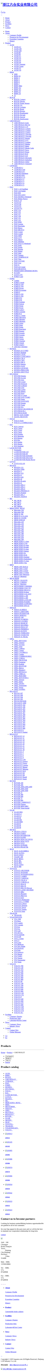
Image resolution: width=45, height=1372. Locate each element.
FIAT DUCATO (19, 195)
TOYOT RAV (19, 898)
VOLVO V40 (19, 1007)
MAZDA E (18, 483)
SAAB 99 (17, 828)
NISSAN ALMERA (21, 619)
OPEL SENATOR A (21, 678)
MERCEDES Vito (20, 563)
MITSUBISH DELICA (22, 590)
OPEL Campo (19, 650)
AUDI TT (17, 68)
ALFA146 (17, 205)
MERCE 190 (18, 514)
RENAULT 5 (19, 754)
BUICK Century (20, 99)
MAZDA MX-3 (19, 485)
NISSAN (13, 608)
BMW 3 (17, 78)
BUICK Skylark (19, 115)
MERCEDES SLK (20, 555)
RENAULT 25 (19, 748)
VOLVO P (18, 997)
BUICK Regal (19, 109)
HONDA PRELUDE (21, 370)
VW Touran (18, 958)
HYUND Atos (19, 380)
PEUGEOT (14, 691)
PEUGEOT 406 (19, 719)
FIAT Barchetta (19, 226)
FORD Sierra (18, 337)
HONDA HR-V (19, 362)
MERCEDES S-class (21, 549)
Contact (8, 28)
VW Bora (17, 921)
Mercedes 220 (19, 522)
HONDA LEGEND (21, 368)
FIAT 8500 (18, 222)
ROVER (13, 781)
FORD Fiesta (18, 306)
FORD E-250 (18, 284)
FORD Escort (19, 288)
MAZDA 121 (18, 467)
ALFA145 (17, 203)
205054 (7, 1189)
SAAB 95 (17, 824)
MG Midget (18, 506)
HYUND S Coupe (20, 395)
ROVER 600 (18, 796)
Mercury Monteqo (20, 576)
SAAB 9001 (18, 812)
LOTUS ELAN (19, 463)
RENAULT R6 (19, 775)
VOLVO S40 (18, 999)
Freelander (17, 450)
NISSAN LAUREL (21, 621)
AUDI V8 (17, 70)
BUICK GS (18, 105)
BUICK (12, 97)
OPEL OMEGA (19, 674)
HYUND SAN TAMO (22, 397)
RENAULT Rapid (20, 777)
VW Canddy (18, 923)
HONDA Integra (20, 364)
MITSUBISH (14, 578)
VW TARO (18, 956)
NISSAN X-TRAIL (21, 637)
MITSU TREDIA (20, 584)
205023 (7, 1214)
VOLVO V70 (19, 1011)
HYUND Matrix (20, 391)
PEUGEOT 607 (19, 726)
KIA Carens (18, 428)
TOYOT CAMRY (20, 876)
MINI (12, 565)
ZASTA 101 (18, 275)
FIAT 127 (17, 214)
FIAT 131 (17, 218)
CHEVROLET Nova (21, 150)
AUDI (12, 45)
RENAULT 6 (19, 756)
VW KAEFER (19, 935)
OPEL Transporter (20, 685)
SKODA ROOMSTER (22, 835)
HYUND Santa (19, 399)
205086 (7, 1163)
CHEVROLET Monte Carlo (24, 148)
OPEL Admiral (19, 643)
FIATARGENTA (20, 269)
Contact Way (14, 1030)
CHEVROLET (15, 121)
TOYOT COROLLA (21, 882)
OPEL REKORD (20, 676)
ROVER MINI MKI (21, 806)
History (12, 41)
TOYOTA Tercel (20, 907)
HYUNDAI (14, 374)
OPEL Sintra (18, 682)
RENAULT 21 (19, 746)
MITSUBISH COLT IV (22, 588)
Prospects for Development (19, 37)
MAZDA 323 (18, 473)
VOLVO (13, 964)
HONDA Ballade (20, 352)
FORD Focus (18, 308)
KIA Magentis (19, 436)
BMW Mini (18, 86)
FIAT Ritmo (18, 251)
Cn (2, 12)
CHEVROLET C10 (21, 127)
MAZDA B (18, 479)
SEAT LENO (18, 865)
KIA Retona (18, 438)
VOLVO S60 (18, 1001)
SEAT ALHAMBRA (21, 851)
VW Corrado (18, 925)
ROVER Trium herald (21, 808)
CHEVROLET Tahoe (21, 162)
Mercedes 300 (19, 532)
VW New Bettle (19, 946)
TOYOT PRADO (20, 894)
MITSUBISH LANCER (22, 600)
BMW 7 (17, 84)
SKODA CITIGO (20, 831)
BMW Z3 (17, 92)
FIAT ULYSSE (19, 261)
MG (11, 499)
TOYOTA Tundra (20, 909)
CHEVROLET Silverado (23, 158)
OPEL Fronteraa (19, 662)
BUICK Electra (19, 101)
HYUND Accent (20, 378)
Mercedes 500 (19, 539)
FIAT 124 (17, 210)
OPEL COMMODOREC (23, 656)
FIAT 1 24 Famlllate (21, 189)
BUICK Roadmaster (21, 113)
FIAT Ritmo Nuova (21, 199)
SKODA (13, 830)
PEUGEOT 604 (19, 724)
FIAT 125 (17, 212)
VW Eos (17, 927)
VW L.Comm (19, 939)
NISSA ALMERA (20, 609)
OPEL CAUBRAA (21, 652)
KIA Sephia (18, 442)
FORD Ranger (19, 331)
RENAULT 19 (19, 742)
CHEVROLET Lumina (22, 142)
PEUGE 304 (18, 697)
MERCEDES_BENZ (17, 508)
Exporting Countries (17, 39)
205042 (7, 1197)
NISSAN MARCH (20, 623)
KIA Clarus (18, 432)
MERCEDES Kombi (21, 547)
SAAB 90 (17, 818)
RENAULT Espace (21, 761)
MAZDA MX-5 (19, 487)
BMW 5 (17, 80)
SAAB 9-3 (18, 814)
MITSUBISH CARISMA (23, 586)
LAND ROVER (15, 448)
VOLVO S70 (18, 1003)
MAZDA (13, 465)
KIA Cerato (18, 430)
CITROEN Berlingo (21, 173)
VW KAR (17, 937)
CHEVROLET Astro (21, 123)
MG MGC (17, 502)
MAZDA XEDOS (20, 497)
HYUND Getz (19, 388)
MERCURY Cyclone (21, 573)
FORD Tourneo (19, 341)
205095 (7, 1155)
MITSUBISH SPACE (21, 606)
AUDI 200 (18, 51)
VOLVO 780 (18, 966)
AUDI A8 (17, 62)
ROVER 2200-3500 (21, 791)
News (7, 26)
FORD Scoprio (19, 333)
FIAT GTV (18, 238)
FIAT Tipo (17, 259)
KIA (11, 425)
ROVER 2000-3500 (21, 789)
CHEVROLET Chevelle (22, 134)
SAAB (12, 810)
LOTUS (12, 462)
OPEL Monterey (19, 670)
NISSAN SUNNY (20, 631)
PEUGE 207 (18, 693)
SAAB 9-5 (18, 816)
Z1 (15, 95)
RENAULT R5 (19, 773)
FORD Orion (18, 323)
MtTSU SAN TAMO (21, 415)
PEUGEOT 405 (19, 717)
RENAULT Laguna (21, 765)
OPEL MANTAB (20, 666)
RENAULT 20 (19, 744)
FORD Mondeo (19, 319)
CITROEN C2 (19, 179)
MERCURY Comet (21, 569)
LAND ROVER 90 (21, 454)
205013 (7, 1138)
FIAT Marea (18, 240)
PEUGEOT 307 (19, 713)
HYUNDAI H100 (20, 413)
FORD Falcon (19, 304)
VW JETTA (18, 933)
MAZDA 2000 (19, 469)
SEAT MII (17, 867)
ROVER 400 (18, 794)
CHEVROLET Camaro (22, 129)
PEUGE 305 (18, 699)
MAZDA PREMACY (21, 491)
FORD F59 (18, 300)
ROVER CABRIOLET (22, 802)
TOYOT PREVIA (20, 896)
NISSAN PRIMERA (21, 629)
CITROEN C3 (19, 181)
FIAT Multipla (19, 242)
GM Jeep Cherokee (20, 347)
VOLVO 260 (18, 974)
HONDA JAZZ (19, 366)
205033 (7, 1205)
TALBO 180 (18, 857)
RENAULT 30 (19, 750)
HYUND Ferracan (20, 384)
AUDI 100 (18, 49)
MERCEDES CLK (21, 543)
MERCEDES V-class (21, 561)
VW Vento (17, 962)
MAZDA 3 (18, 471)
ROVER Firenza (20, 804)
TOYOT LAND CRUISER (24, 890)
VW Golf (17, 931)
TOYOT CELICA (20, 880)
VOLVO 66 (18, 981)
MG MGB (17, 500)
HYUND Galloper (20, 386)
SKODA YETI (19, 843)
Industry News (15, 1026)
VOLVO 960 (18, 991)
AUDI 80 (17, 53)
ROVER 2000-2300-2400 (23, 787)
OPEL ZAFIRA (19, 689)
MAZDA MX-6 (19, 489)
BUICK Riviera (19, 111)
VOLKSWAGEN (16, 917)
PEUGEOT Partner (21, 732)
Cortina (16, 280)
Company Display (16, 1016)
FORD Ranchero (20, 329)
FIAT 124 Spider (20, 191)
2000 (15, 74)
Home (7, 18)
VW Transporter (19, 960)
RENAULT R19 (20, 771)
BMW (12, 72)
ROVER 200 (18, 785)
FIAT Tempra (18, 255)
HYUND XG (19, 407)
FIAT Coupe (18, 232)
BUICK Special (19, 117)
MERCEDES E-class (21, 545)
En (4, 12)
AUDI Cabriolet (19, 64)
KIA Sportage (19, 446)
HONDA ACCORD (21, 351)
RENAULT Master (20, 767)
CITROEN (13, 166)
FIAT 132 (17, 220)
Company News (15, 1024)
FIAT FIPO (18, 236)
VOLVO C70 (19, 995)
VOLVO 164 (18, 970)
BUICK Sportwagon (21, 119)
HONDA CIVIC (20, 354)
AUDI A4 (17, 58)
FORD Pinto (18, 325)
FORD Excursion (20, 290)
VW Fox (17, 929)
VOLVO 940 (18, 989)
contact (3, 1235)
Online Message (15, 1032)
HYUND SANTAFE (21, 401)
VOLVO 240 (18, 972)
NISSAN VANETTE (21, 635)
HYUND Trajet (19, 405)
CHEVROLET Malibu (22, 144)
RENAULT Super (20, 779)
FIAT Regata (18, 249)
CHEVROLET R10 (21, 154)
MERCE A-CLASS (21, 516)
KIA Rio (17, 440)
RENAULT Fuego (20, 763)
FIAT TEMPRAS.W (21, 257)
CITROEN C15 (19, 177)
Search (7, 1062)
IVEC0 (12, 419)
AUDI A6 (17, 60)
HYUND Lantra (19, 389)
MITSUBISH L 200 (21, 596)
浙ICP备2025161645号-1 (19, 1365)
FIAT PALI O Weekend (22, 243)
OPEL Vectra (18, 687)
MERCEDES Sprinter (21, 557)
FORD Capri (18, 277)
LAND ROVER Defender (23, 456)
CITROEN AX (19, 171)
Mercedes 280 (19, 530)
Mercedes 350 (19, 510)
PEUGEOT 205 (19, 709)
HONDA (13, 349)
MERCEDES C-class (21, 541)
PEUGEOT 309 (19, 715)
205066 (7, 1180)
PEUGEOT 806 (19, 728)
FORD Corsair (19, 282)
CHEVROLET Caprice (22, 132)
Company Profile (15, 35)
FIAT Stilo (17, 253)
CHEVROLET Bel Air (22, 125)
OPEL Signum (19, 680)
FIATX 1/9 (18, 201)
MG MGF (17, 504)
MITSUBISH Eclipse (21, 592)
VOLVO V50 (19, 1009)
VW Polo (17, 950)
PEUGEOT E (19, 730)
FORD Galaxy (19, 310)
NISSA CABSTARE (21, 611)
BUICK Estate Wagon (21, 103)
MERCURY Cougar (21, 571)
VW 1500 (17, 919)
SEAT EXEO (18, 855)
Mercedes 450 (19, 537)
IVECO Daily (19, 421)
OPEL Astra (18, 646)
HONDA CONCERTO (22, 356)
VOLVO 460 (18, 977)
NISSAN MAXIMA (21, 625)
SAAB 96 (17, 826)
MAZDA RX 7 (19, 495)
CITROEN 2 (18, 168)
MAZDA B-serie (20, 481)
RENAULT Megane (21, 769)
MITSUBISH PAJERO (22, 602)
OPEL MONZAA (20, 672)
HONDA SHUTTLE (21, 372)
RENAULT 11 (19, 738)
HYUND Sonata (20, 403)
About (7, 20)
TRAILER (13, 913)
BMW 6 (17, 82)
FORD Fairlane (19, 302)
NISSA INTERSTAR (21, 613)
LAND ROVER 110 (21, 452)
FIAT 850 (17, 193)
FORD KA (18, 314)
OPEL (12, 639)
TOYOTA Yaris (19, 911)
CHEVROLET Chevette (22, 136)
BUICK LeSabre (20, 107)
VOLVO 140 (18, 968)
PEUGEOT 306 (19, 711)
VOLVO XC (18, 1013)
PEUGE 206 (18, 695)
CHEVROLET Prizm (21, 152)
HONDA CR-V (19, 358)
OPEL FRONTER (20, 660)
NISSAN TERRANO (21, 633)
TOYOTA (13, 868)
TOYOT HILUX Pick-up (23, 888)
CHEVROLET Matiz (21, 146)
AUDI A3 (17, 47)
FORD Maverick (20, 317)
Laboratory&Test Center (18, 1020)
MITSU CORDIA (20, 582)
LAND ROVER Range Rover (24, 460)
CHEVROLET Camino (22, 131)
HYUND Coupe (20, 382)
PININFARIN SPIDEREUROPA (26, 271)
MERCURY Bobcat (21, 567)
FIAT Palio (18, 245)
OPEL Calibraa (19, 648)
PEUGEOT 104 (19, 705)
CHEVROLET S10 (21, 156)
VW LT (16, 940)
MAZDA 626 (18, 477)
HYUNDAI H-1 (20, 411)
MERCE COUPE (20, 518)
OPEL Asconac (19, 645)
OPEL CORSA (19, 658)
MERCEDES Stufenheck (23, 559)
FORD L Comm (19, 315)
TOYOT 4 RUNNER (21, 870)
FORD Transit (19, 343)
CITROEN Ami (19, 169)
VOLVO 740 (18, 983)
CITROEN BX (19, 175)
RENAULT (14, 734)
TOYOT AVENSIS (21, 872)
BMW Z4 (17, 94)
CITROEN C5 (19, 185)
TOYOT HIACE (20, 884)
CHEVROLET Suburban (23, 160)
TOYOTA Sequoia (20, 905)
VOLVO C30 (19, 993)
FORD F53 (18, 298)
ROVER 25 (18, 793)
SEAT (12, 849)
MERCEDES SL (20, 553)
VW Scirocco (18, 952)
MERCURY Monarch (21, 574)
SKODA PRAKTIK (21, 847)
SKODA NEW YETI (21, 841)
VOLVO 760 (18, 985)
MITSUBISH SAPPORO (23, 604)
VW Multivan (19, 944)
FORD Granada (19, 312)
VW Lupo (17, 942)
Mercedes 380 (19, 534)
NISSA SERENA (20, 615)
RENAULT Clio (20, 759)
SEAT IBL (18, 861)
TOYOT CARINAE (21, 878)
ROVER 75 (18, 798)
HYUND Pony (19, 393)
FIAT (11, 187)
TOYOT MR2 (19, 892)
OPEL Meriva (19, 668)
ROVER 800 (18, 800)
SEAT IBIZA (18, 859)
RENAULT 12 (19, 736)
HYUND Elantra (20, 376)
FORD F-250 (18, 294)
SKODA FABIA (20, 833)
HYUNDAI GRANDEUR (23, 409)
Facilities (8, 24)
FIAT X (16, 265)
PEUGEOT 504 (19, 720)
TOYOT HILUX (20, 886)
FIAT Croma (18, 234)
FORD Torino (19, 339)
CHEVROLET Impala (22, 138)
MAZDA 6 (18, 475)
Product (8, 22)
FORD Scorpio (19, 335)
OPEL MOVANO (20, 641)
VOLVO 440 (18, 976)
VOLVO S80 (18, 1005)
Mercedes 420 (19, 536)
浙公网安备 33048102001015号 (14, 1369)
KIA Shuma (18, 444)
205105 (7, 1146)
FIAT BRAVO (19, 230)
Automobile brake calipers (14, 1312)
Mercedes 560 (19, 512)
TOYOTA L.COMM (21, 902)
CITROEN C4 (19, 183)
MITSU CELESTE (21, 580)
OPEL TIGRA (19, 683)
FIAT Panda (18, 247)
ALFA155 (17, 206)
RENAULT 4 (19, 752)
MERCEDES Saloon (21, 551)
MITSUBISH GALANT (22, 594)
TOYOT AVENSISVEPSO (23, 874)
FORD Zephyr (19, 345)
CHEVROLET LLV (21, 140)
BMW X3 (17, 88)
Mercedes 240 (19, 526)
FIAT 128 (17, 216)
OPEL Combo (19, 654)
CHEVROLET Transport (23, 164)
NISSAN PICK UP (21, 627)
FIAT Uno (17, 263)
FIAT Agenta (18, 224)
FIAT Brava (18, 228)
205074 (7, 1172)
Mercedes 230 (19, 524)
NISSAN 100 (18, 617)
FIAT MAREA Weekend (22, 197)
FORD (12, 279)
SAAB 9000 (18, 822)
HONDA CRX (19, 360)
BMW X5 (17, 90)
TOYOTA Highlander (21, 900)
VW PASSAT (19, 948)
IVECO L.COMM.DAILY (23, 423)
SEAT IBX (18, 863)
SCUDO (17, 273)
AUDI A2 (17, 57)
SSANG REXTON (21, 417)
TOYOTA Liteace (20, 903)
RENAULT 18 (19, 740)
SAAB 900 (18, 820)
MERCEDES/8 (19, 520)
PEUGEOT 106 (19, 707)
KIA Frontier (18, 434)
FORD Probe (18, 327)
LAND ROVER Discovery (23, 458)
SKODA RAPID (20, 837)
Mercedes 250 (19, 528)
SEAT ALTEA (19, 853)
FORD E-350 (18, 286)
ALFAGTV (18, 208)
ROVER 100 (18, 783)
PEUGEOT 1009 (20, 703)
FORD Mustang (19, 321)
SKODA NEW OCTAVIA (23, 839)
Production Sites (15, 1018)
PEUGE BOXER (20, 701)
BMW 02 (17, 76)
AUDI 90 (17, 55)
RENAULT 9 (19, 757)
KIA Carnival (18, 426)
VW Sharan (18, 954)
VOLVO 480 (18, 979)
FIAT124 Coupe (19, 267)
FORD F (17, 292)
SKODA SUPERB (20, 845)
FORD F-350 (18, 296)
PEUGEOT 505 (19, 722)
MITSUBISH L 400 (21, 598)
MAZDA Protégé (20, 493)
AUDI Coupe (18, 66)
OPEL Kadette (19, 664)
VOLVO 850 (18, 987)
